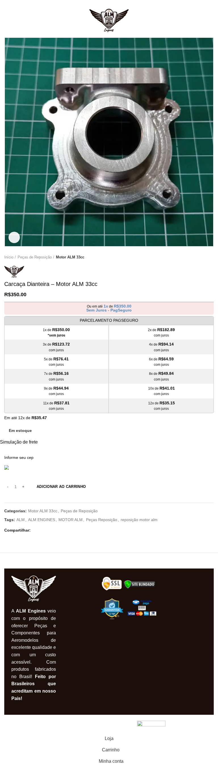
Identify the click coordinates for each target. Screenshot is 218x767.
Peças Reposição (101, 519)
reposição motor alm (139, 519)
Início (8, 257)
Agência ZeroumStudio (113, 723)
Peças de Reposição (35, 257)
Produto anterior (199, 257)
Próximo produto (211, 257)
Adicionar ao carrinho (61, 486)
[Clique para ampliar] (14, 237)
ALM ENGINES (41, 519)
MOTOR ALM (70, 519)
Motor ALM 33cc (70, 257)
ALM (20, 519)
